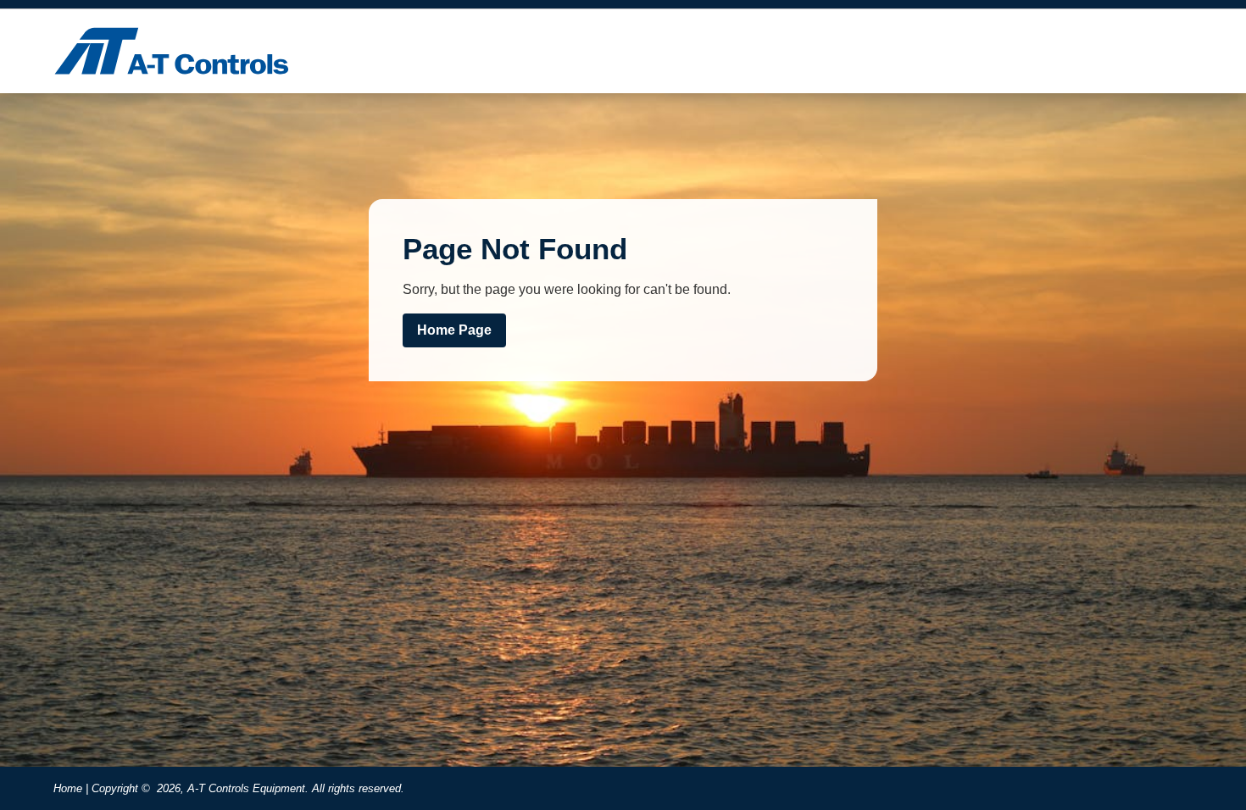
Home (67, 788)
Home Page (454, 330)
